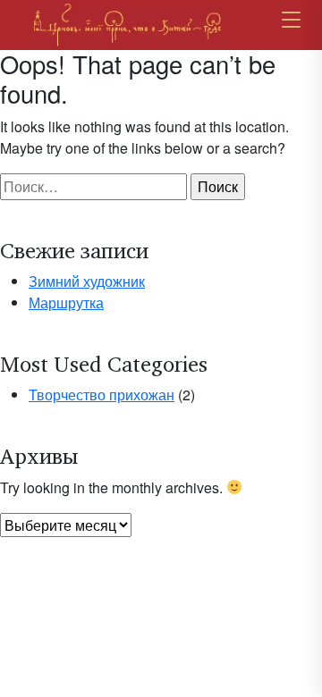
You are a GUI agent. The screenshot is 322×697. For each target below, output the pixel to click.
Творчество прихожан (101, 394)
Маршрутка (66, 302)
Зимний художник (87, 281)
